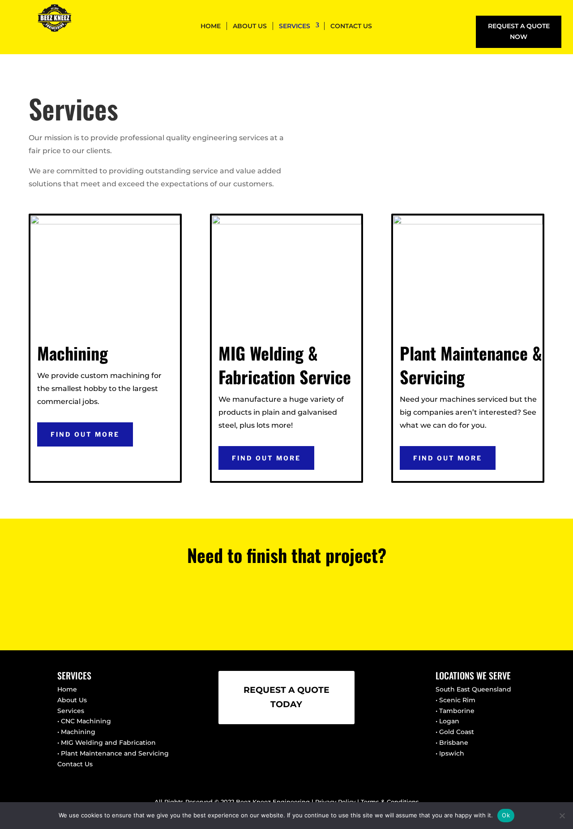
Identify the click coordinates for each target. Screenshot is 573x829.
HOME (211, 26)
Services (70, 711)
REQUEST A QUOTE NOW (519, 31)
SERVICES (294, 26)
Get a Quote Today (286, 600)
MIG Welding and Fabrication (108, 743)
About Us (72, 700)
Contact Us (75, 764)
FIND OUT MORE (85, 434)
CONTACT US (351, 26)
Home (67, 689)
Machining (78, 732)
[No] (561, 815)
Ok (506, 815)
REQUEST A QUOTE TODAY (286, 697)
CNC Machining (86, 721)
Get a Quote (483, 109)
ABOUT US (250, 26)
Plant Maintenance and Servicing (115, 753)
